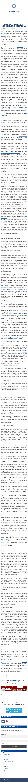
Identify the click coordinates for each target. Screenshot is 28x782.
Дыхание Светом (21, 350)
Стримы (6, 768)
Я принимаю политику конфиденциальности (13, 743)
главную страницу (6, 539)
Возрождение (7, 754)
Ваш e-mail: (3, 739)
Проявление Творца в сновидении (16, 289)
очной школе (4, 285)
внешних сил (20, 47)
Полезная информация (9, 763)
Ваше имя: (3, 734)
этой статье (17, 282)
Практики (6, 766)
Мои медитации (7, 757)
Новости (13, 28)
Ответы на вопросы (8, 761)
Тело (5, 770)
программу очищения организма (14, 338)
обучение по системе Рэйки (18, 355)
